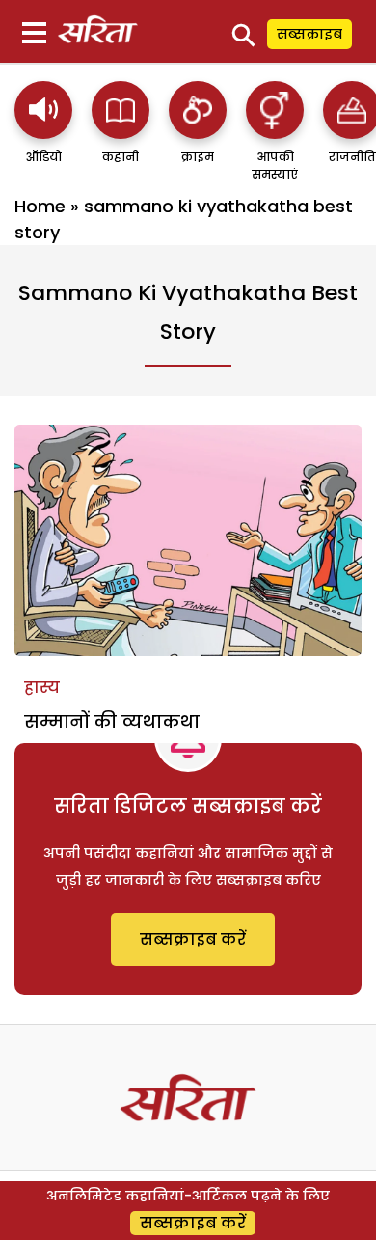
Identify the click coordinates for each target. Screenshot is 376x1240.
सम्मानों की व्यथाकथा (112, 721)
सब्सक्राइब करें (193, 939)
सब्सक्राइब (309, 33)
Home (40, 206)
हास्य (42, 687)
